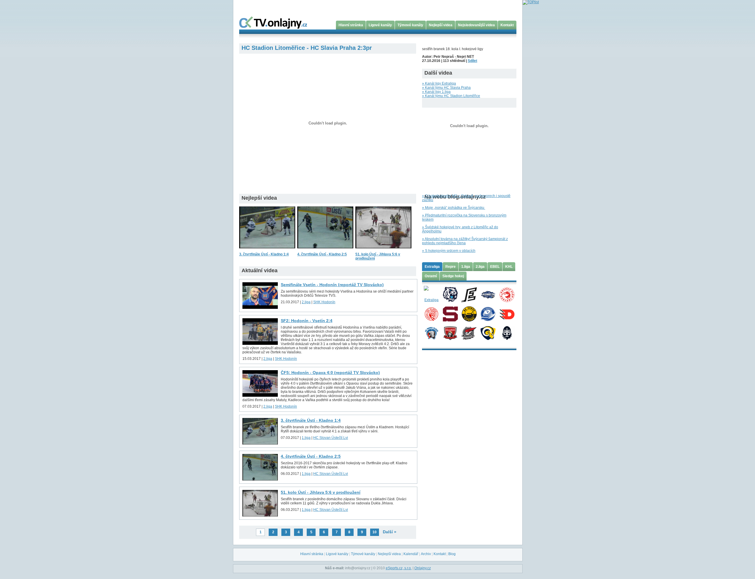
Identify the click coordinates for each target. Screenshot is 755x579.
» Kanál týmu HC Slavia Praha (446, 88)
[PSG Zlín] (487, 333)
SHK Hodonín (324, 302)
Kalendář (410, 554)
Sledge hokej (453, 276)
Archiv (426, 554)
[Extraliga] (431, 294)
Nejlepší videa (440, 25)
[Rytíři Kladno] (506, 333)
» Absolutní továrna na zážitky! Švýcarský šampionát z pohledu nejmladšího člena (465, 241)
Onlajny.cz (422, 568)
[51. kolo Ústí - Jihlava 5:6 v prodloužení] (383, 250)
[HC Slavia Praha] (431, 313)
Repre (450, 267)
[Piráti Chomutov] (469, 333)
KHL (509, 267)
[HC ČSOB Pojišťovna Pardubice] (506, 313)
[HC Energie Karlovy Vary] (469, 294)
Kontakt (507, 25)
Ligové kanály (380, 25)
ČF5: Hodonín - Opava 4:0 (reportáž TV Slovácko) (330, 372)
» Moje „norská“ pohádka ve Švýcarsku (453, 208)
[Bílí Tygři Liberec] (450, 294)
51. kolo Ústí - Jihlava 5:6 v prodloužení (320, 492)
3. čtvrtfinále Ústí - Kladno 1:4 (264, 254)
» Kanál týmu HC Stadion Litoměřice (451, 96)
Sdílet (472, 61)
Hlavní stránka (351, 25)
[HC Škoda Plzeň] (431, 333)
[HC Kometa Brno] (487, 294)
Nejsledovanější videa (476, 25)
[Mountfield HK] (450, 333)
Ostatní (431, 276)
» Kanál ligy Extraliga (439, 83)
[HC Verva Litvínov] (469, 313)
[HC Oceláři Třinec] (506, 294)
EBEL (495, 267)
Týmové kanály (410, 25)
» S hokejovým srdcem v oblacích (448, 251)
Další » (389, 531)
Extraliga (432, 267)
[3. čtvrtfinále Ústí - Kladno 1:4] (267, 250)
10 (374, 532)
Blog (452, 554)
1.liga (306, 438)
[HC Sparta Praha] (450, 313)
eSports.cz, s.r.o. (399, 568)
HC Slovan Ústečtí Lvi (330, 438)
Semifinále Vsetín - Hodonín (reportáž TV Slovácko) (332, 284)
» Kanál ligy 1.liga (436, 92)
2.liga (306, 302)
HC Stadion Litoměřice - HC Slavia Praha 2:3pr (307, 48)
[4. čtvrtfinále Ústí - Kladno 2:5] (325, 250)
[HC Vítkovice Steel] (487, 313)
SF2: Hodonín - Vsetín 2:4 (306, 320)
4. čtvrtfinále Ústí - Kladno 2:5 (322, 254)
